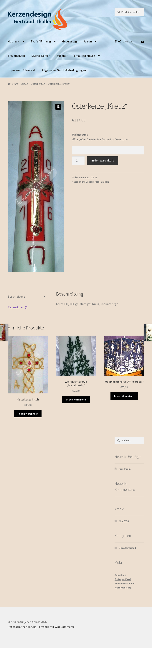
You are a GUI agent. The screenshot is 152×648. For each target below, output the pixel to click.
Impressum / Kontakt (21, 70)
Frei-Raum (125, 469)
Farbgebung (80, 134)
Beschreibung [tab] (16, 296)
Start (15, 83)
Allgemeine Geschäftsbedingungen (64, 70)
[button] (58, 107)
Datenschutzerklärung (22, 627)
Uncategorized (127, 548)
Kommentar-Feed (125, 583)
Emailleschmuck (84, 55)
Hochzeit (13, 41)
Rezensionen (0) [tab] (18, 307)
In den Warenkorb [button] (28, 413)
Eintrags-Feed (123, 579)
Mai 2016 (124, 521)
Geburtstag (69, 41)
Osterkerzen (38, 83)
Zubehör (62, 55)
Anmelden (120, 575)
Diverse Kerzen (40, 55)
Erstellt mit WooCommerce (57, 627)
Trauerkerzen (16, 55)
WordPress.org (123, 587)
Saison (87, 41)
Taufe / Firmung (41, 41)
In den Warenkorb (102, 160)
